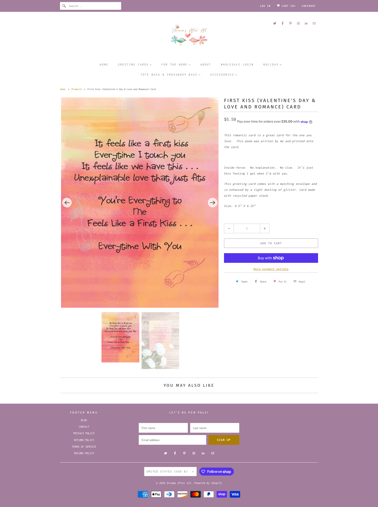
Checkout (309, 6)
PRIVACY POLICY (84, 433)
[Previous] (67, 202)
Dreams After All (179, 483)
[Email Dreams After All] (314, 23)
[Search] (64, 6)
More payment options (271, 269)
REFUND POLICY (84, 453)
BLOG (84, 420)
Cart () (288, 6)
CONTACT (84, 426)
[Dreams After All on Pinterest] (290, 23)
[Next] (212, 202)
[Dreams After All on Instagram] (298, 23)
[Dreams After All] (189, 36)
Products (77, 89)
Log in (265, 6)
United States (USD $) (168, 471)
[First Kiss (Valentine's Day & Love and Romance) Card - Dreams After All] (140, 202)
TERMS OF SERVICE (84, 446)
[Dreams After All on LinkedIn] (306, 23)
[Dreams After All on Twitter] (275, 23)
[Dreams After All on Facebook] (282, 23)
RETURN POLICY (84, 440)
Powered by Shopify (208, 483)
